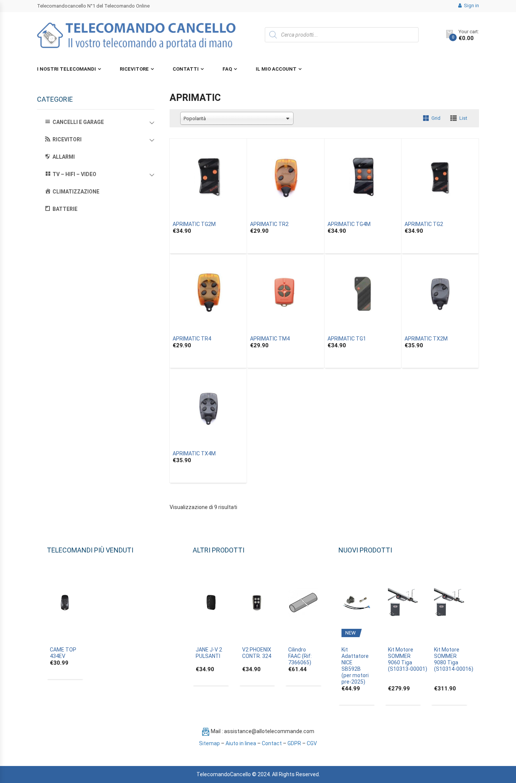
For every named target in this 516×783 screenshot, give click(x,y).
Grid (435, 118)
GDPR (294, 743)
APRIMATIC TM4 (270, 339)
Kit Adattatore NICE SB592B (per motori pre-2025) (355, 666)
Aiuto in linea (241, 743)
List (463, 118)
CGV (312, 743)
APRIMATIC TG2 (424, 224)
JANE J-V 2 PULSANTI (209, 653)
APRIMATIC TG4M (349, 224)
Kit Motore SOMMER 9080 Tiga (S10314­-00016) (453, 659)
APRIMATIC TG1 (347, 339)
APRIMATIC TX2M (426, 339)
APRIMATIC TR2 (269, 224)
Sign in (471, 5)
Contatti (186, 69)
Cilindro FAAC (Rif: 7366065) (300, 656)
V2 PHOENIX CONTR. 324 (256, 653)
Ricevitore (134, 69)
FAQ (227, 69)
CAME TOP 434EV (63, 653)
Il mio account (276, 69)
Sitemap (209, 743)
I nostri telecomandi (66, 69)
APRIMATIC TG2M (194, 224)
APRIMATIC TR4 (192, 339)
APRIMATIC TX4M (194, 453)
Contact (272, 743)
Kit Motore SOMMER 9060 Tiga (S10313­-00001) (407, 659)
